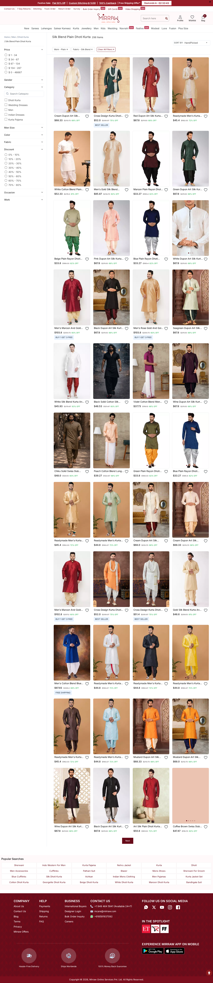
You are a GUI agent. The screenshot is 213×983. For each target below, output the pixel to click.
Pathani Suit (89, 871)
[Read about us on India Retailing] (155, 928)
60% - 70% (15, 180)
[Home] (108, 18)
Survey (76, 9)
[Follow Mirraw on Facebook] (178, 907)
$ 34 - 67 (14, 59)
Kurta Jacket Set (194, 876)
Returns (43, 916)
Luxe (164, 28)
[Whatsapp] (146, 907)
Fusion (172, 28)
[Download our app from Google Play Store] (153, 950)
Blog (16, 916)
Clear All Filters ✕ (106, 49)
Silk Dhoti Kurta (54, 876)
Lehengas (46, 28)
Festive (142, 28)
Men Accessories (19, 871)
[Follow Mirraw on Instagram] (170, 907)
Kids (103, 28)
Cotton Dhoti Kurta (19, 882)
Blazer (124, 871)
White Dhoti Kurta (124, 882)
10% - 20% (15, 158)
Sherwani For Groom (194, 871)
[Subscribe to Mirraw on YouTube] (162, 907)
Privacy (18, 926)
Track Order (50, 9)
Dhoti (194, 865)
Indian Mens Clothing (124, 876)
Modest (155, 28)
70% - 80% (15, 184)
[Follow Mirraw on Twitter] (154, 907)
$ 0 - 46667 (15, 72)
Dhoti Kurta (14, 100)
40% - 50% (15, 171)
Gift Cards (115, 8)
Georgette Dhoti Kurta (54, 882)
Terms (17, 921)
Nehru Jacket (124, 865)
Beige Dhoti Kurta (89, 882)
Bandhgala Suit (194, 882)
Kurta (159, 865)
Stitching (37, 9)
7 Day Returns (24, 9)
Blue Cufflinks (19, 876)
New (26, 28)
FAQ (41, 921)
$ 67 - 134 (14, 63)
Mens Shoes (158, 871)
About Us (19, 906)
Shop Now (75, 107)
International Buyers (75, 906)
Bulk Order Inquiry (94, 8)
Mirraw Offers (21, 931)
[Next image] (86, 85)
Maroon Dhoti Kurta (159, 882)
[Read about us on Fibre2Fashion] (164, 928)
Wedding (112, 28)
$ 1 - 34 (13, 54)
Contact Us (9, 9)
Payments (44, 906)
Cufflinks (54, 871)
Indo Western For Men (54, 865)
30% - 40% (15, 167)
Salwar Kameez (62, 28)
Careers (69, 921)
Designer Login (73, 911)
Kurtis (76, 28)
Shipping (44, 911)
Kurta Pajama (15, 119)
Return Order (64, 9)
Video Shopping (134, 8)
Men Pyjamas (159, 876)
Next (127, 840)
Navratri (126, 28)
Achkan (89, 876)
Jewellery (86, 28)
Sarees (35, 28)
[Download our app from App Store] (174, 950)
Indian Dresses (16, 114)
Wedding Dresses (18, 104)
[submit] (166, 18)
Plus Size (183, 28)
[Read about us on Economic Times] (146, 928)
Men (96, 28)
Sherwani (19, 865)
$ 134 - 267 (15, 68)
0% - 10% (14, 154)
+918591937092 (103, 916)
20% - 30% (15, 163)
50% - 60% (15, 176)
